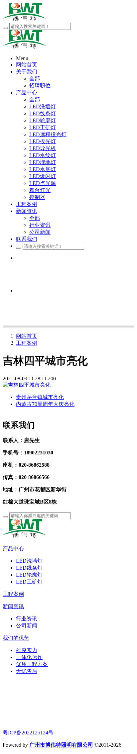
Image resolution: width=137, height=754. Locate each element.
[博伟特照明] (24, 536)
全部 (34, 78)
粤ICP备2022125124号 (28, 732)
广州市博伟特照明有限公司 (61, 745)
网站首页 (26, 336)
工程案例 (26, 343)
